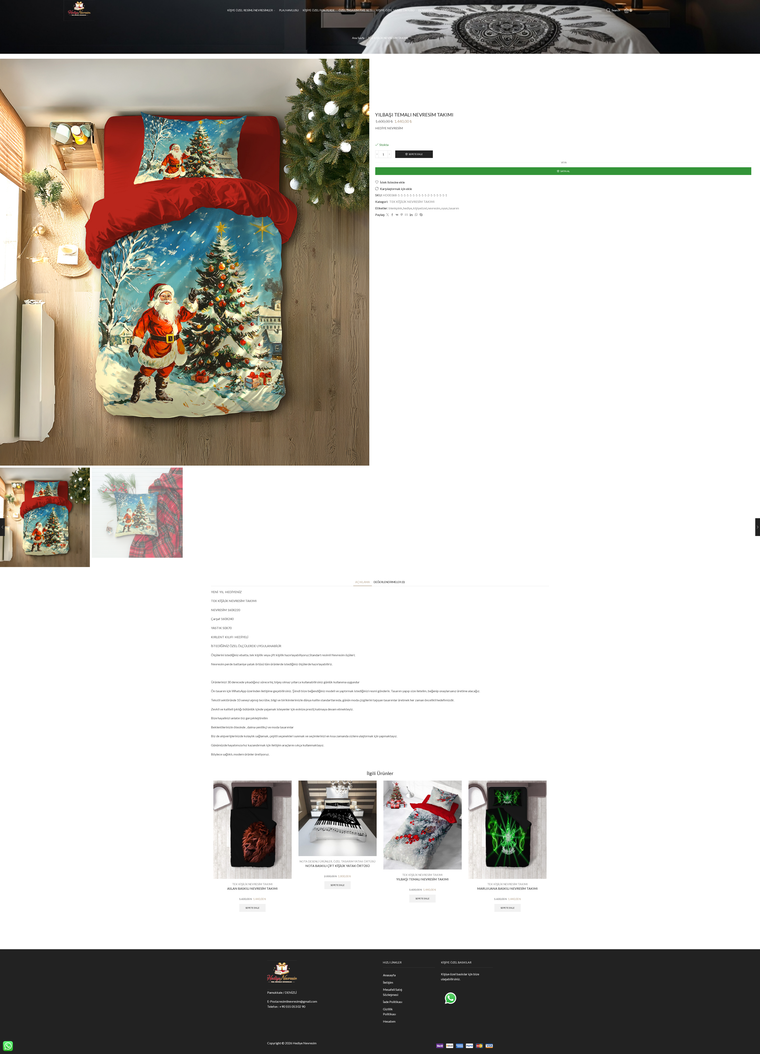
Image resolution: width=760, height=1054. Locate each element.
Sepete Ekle (416, 154)
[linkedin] (411, 214)
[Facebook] (392, 214)
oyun (444, 208)
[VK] (397, 214)
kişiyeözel (420, 208)
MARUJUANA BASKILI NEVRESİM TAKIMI (507, 888)
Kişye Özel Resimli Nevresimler (250, 10)
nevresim (434, 208)
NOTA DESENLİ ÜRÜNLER (316, 861)
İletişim (388, 982)
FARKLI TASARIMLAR (455, 10)
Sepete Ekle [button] (252, 907)
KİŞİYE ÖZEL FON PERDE (319, 10)
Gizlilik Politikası (389, 1011)
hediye (407, 208)
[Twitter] (387, 214)
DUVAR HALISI (427, 10)
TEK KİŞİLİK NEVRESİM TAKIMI (388, 38)
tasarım (454, 208)
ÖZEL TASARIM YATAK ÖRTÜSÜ (354, 861)
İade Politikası (392, 1002)
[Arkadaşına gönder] (406, 214)
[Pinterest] (401, 214)
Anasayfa (389, 975)
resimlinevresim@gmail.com (298, 1001)
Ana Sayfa (358, 38)
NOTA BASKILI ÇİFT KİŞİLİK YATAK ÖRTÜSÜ (337, 866)
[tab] (362, 582)
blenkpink (395, 208)
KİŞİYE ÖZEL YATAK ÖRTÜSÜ (395, 10)
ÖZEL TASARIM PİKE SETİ (355, 10)
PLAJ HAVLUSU (289, 10)
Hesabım (389, 1021)
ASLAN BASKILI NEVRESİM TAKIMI (252, 888)
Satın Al (565, 171)
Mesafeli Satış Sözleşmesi (392, 992)
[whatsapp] (416, 214)
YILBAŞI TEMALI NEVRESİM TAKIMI (422, 879)
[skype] (421, 214)
